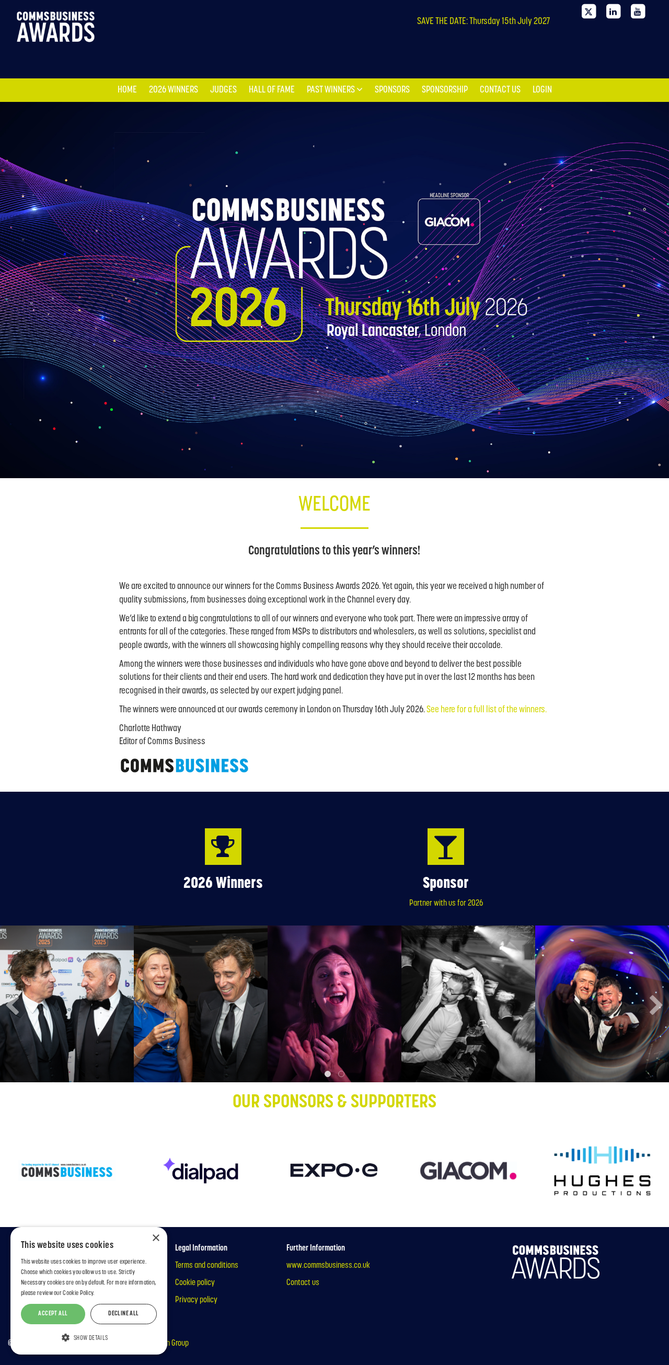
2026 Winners (173, 12)
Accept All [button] (52, 1314)
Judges (223, 12)
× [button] (155, 1238)
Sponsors (392, 12)
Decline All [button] (123, 1314)
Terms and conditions (206, 1266)
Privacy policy (196, 1300)
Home (127, 12)
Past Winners (331, 12)
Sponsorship (445, 12)
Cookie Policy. (78, 1293)
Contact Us (500, 12)
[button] (89, 1337)
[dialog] (88, 1291)
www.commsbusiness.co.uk (328, 1266)
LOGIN (542, 12)
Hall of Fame (272, 12)
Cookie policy (195, 1283)
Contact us (302, 1283)
